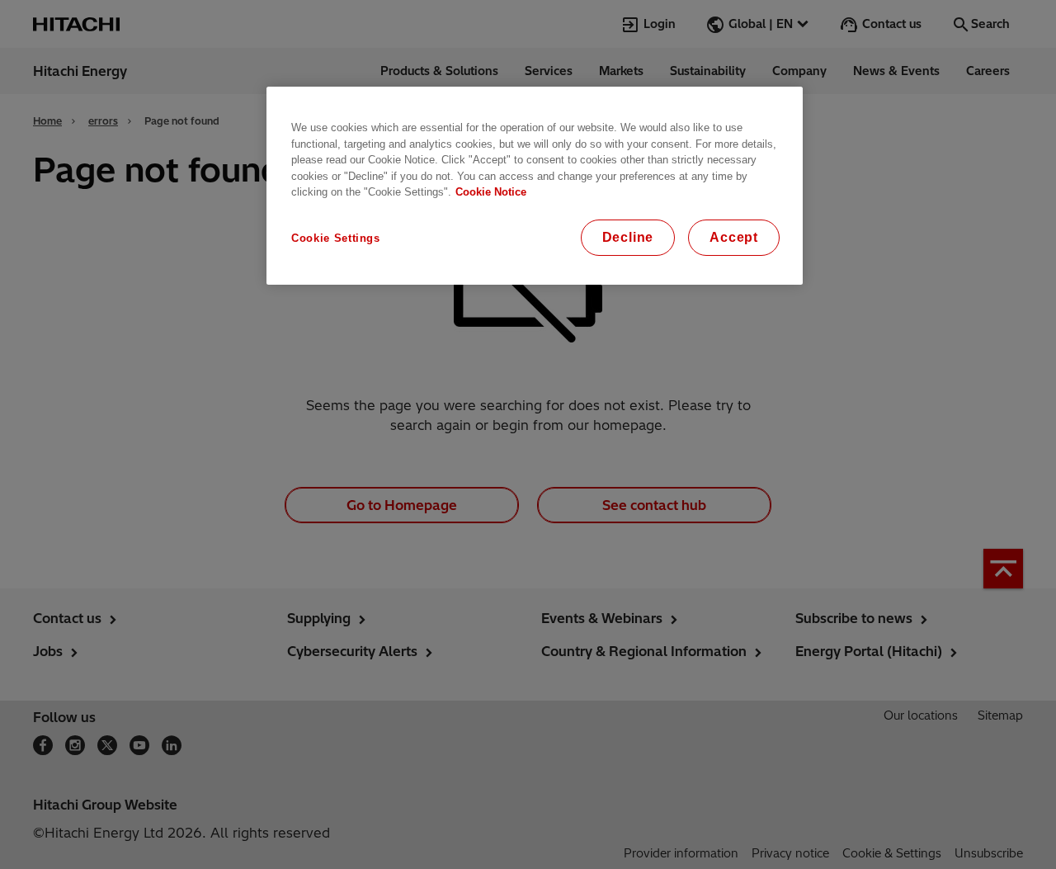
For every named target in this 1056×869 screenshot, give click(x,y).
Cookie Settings (335, 238)
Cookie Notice (490, 192)
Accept (734, 237)
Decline (628, 237)
